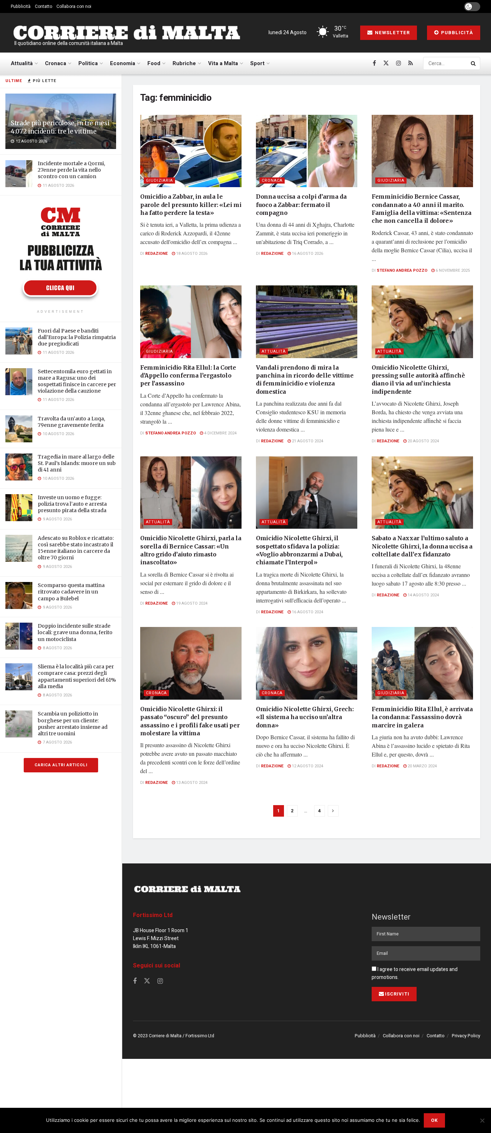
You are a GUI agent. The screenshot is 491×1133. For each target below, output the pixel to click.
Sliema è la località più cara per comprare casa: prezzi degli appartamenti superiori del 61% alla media (77, 676)
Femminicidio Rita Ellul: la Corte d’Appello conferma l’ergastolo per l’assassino (188, 375)
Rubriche (184, 63)
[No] (482, 1120)
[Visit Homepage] (126, 33)
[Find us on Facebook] (374, 63)
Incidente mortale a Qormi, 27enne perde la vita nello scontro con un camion (71, 170)
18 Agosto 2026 (191, 253)
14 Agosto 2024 (423, 595)
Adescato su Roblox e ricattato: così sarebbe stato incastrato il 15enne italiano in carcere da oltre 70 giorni (76, 548)
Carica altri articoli (61, 765)
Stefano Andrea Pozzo (402, 270)
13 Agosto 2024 (191, 783)
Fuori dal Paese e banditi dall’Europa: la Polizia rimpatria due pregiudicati (77, 337)
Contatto (43, 6)
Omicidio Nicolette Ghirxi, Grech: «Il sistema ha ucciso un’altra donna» (304, 717)
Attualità (22, 63)
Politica (88, 63)
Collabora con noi (73, 6)
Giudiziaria (159, 180)
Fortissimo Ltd (153, 915)
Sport (257, 63)
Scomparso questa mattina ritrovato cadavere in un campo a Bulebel (71, 591)
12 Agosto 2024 (307, 766)
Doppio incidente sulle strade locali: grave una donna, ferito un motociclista (75, 632)
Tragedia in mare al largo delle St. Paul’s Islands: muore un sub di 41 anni (77, 463)
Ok (434, 1120)
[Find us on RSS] (410, 63)
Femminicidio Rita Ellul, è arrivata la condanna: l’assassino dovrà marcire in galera (422, 717)
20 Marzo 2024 (422, 766)
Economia (122, 63)
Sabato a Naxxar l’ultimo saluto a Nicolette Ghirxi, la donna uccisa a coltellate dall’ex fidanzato (422, 546)
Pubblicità (21, 6)
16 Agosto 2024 (307, 612)
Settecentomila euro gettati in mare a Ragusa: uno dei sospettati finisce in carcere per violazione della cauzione (77, 381)
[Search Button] (473, 63)
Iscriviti (397, 993)
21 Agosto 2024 (307, 441)
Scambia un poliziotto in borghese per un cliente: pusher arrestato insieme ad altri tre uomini (72, 723)
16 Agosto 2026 (307, 253)
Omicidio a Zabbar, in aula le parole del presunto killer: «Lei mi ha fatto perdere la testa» (191, 204)
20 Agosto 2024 (423, 441)
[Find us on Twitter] (386, 63)
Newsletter (391, 32)
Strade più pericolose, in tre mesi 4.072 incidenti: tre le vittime (60, 127)
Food (153, 63)
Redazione (156, 253)
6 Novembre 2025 (452, 270)
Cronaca (55, 63)
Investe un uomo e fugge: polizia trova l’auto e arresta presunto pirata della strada (72, 504)
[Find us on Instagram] (398, 63)
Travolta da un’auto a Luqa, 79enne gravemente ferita (71, 421)
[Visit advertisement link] (60, 253)
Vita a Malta (223, 63)
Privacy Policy (466, 1035)
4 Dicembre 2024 (220, 433)
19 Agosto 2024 (191, 603)
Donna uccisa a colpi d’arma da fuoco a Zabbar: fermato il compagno (301, 204)
